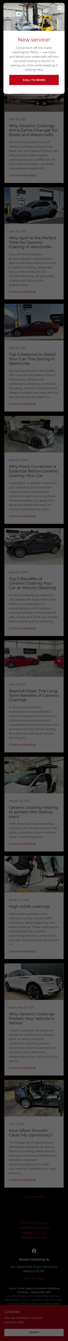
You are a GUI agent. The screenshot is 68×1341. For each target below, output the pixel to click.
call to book (34, 80)
